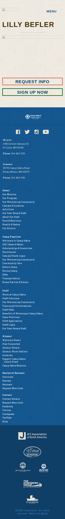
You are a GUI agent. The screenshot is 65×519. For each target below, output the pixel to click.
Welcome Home (11, 340)
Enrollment (9, 252)
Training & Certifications (16, 305)
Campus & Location (13, 205)
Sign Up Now (32, 92)
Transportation (11, 278)
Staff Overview (10, 298)
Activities (8, 209)
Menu (52, 11)
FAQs (5, 274)
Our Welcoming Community (18, 201)
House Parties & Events (15, 282)
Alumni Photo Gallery (15, 351)
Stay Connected (11, 343)
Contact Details (11, 398)
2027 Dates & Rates (12, 244)
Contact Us (8, 2)
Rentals (6, 380)
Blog (5, 421)
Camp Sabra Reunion (14, 365)
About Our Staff (11, 216)
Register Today (53, 2)
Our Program (9, 198)
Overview (7, 376)
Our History (9, 228)
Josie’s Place (11, 361)
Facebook (7, 406)
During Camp (10, 270)
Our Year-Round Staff (14, 213)
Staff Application (12, 320)
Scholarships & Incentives (17, 248)
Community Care (12, 263)
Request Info (32, 81)
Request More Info (12, 388)
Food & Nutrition (11, 220)
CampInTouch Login (14, 255)
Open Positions (11, 317)
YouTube (7, 417)
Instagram (8, 414)
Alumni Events (11, 347)
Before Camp (9, 267)
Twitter (6, 410)
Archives (7, 355)
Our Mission (9, 194)
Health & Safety (11, 224)
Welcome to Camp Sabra (16, 240)
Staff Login (8, 324)
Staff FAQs (8, 309)
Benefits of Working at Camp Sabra (22, 313)
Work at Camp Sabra (14, 294)
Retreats (7, 384)
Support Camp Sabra (14, 358)
